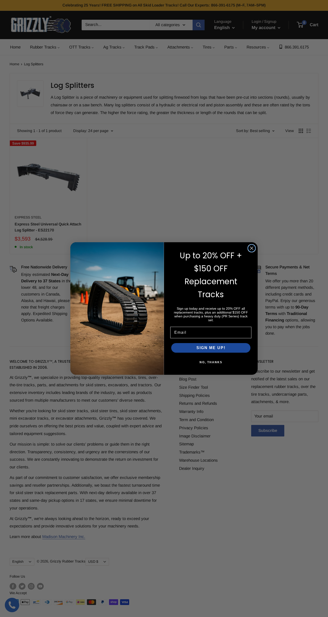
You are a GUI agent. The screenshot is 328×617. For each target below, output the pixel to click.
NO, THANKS (211, 362)
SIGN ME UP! (210, 348)
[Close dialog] (251, 248)
